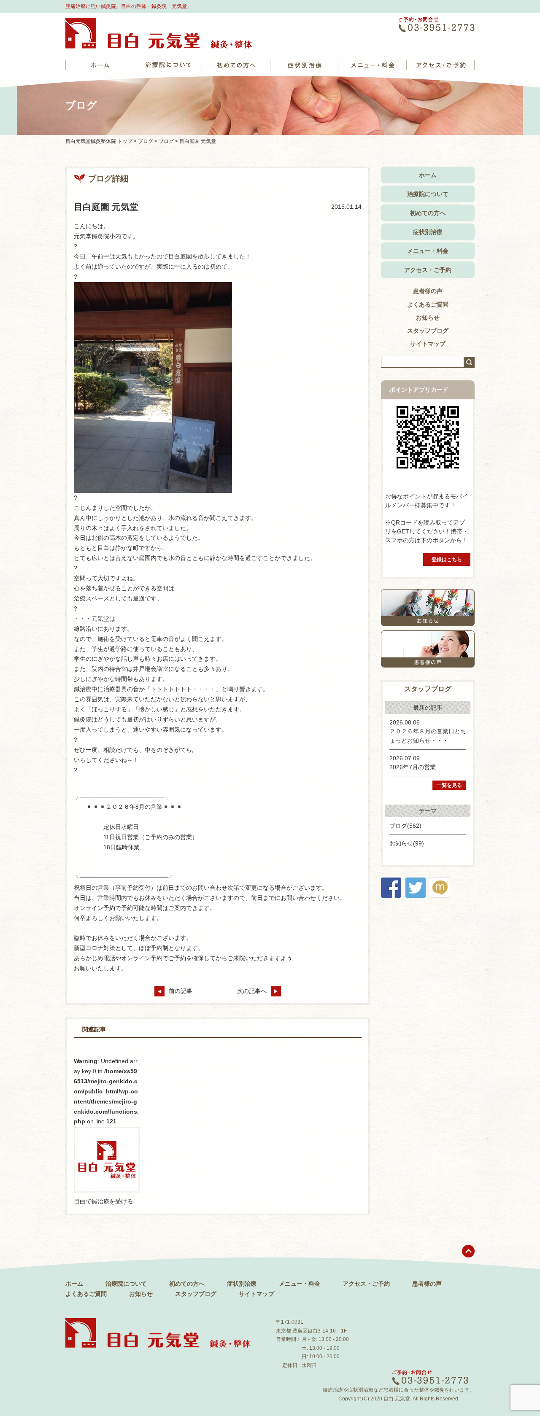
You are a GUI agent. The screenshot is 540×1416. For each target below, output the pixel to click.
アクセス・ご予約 (427, 270)
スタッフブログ (427, 330)
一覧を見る (449, 785)
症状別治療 (428, 232)
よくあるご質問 (427, 304)
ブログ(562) (405, 825)
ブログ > (148, 141)
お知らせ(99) (406, 843)
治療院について (427, 194)
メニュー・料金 (427, 251)
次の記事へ (252, 991)
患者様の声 (428, 291)
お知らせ (428, 317)
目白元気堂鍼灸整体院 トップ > (101, 141)
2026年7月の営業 (412, 767)
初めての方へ (428, 213)
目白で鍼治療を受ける (103, 1201)
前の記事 (180, 991)
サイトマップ (428, 343)
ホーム (428, 175)
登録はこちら (447, 560)
